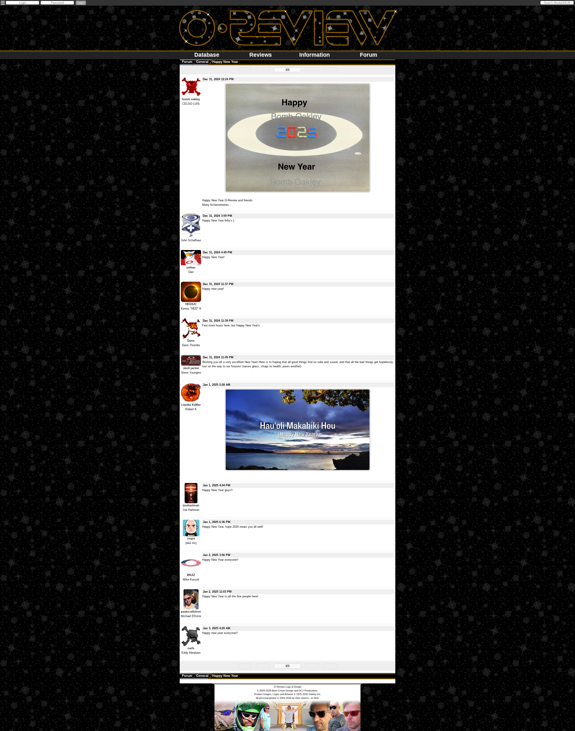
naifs (191, 648)
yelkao (190, 267)
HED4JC (191, 304)
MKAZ (191, 575)
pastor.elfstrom (191, 611)
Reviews (260, 54)
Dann (191, 340)
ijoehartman (191, 505)
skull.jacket (191, 368)
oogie (191, 538)
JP (191, 235)
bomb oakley (191, 99)
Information (314, 54)
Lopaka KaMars (191, 404)
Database (206, 54)
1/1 (287, 69)
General (202, 62)
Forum (368, 54)
